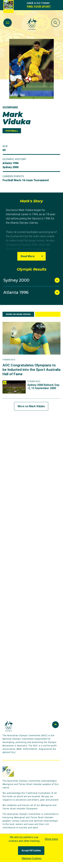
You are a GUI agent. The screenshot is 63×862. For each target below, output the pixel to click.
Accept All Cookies (31, 850)
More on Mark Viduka (31, 406)
